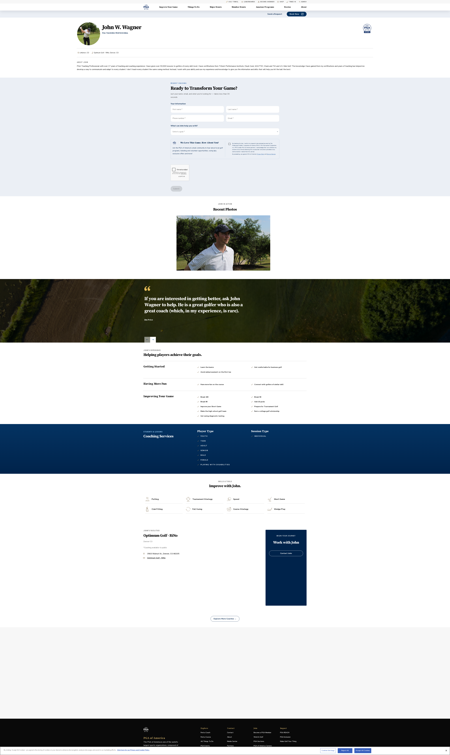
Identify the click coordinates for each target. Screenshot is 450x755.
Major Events (216, 7)
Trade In (291, 2)
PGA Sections (259, 741)
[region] (225, 751)
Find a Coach (205, 732)
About (304, 7)
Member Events (239, 7)
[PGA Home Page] (146, 7)
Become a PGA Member (262, 732)
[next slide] (153, 340)
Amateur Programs (265, 7)
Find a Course (206, 737)
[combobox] (252, 118)
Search (304, 2)
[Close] (446, 750)
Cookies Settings (328, 750)
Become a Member (267, 2)
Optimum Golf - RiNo (156, 558)
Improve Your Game (168, 7)
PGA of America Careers (263, 746)
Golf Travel (233, 2)
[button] (225, 131)
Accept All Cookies (363, 750)
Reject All (345, 750)
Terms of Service (271, 154)
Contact (230, 732)
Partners (230, 746)
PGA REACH (284, 732)
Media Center (232, 741)
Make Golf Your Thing (288, 741)
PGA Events (205, 746)
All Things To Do (207, 741)
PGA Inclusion (285, 737)
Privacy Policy (260, 154)
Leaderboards (249, 2)
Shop (280, 2)
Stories (287, 7)
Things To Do (194, 7)
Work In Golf (258, 737)
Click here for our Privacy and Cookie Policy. (133, 750)
